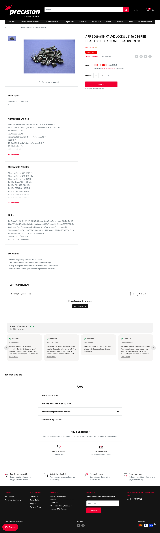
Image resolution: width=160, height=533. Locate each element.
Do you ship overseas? (50, 395)
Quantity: (88, 76)
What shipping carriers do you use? (56, 411)
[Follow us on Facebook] (78, 525)
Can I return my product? (51, 419)
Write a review (80, 306)
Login (136, 10)
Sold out (101, 84)
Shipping (33, 503)
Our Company (10, 497)
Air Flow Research (92, 57)
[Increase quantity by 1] (108, 75)
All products (14, 28)
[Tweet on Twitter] (145, 56)
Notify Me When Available (94, 89)
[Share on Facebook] (136, 56)
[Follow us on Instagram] (83, 525)
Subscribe (93, 510)
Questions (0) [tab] (26, 294)
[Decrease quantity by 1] (96, 75)
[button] (13, 356)
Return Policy (35, 500)
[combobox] (84, 9)
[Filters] (133, 294)
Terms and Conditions (13, 500)
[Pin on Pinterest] (141, 56)
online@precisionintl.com (65, 500)
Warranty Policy (35, 507)
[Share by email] (150, 56)
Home (6, 28)
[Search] (126, 9)
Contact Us (34, 497)
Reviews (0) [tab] (15, 294)
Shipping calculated (108, 68)
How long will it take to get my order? (57, 403)
